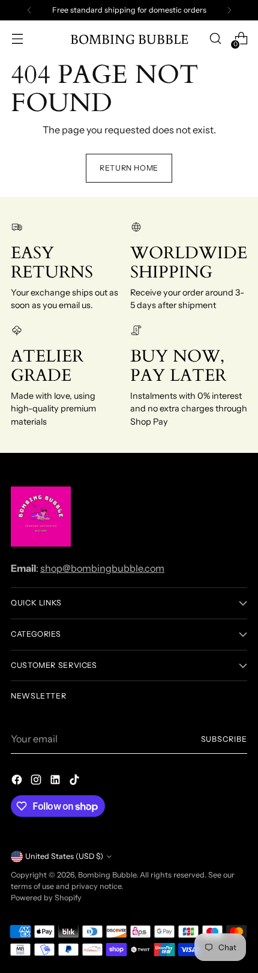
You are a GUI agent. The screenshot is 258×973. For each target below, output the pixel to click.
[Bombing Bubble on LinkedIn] (56, 781)
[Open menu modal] (17, 38)
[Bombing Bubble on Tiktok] (75, 781)
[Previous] (29, 10)
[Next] (229, 10)
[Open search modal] (215, 38)
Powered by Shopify (46, 897)
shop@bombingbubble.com (102, 568)
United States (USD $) (64, 856)
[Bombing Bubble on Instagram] (37, 781)
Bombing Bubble (107, 874)
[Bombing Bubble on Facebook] (18, 781)
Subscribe (224, 739)
